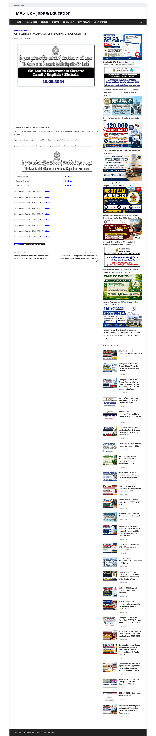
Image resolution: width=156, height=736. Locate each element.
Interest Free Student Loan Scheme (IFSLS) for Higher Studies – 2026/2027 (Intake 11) (130, 415)
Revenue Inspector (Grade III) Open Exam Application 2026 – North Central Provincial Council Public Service (129, 649)
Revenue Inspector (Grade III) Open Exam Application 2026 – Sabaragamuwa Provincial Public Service (129, 666)
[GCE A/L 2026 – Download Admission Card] (110, 693)
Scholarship (68, 22)
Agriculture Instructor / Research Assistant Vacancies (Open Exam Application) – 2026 (128, 460)
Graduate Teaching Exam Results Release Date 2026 (129, 514)
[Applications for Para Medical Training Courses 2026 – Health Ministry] (110, 472)
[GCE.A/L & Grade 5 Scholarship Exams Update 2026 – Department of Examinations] (110, 602)
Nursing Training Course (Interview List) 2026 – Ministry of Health (128, 400)
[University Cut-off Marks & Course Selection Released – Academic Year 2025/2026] (110, 631)
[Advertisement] (56, 108)
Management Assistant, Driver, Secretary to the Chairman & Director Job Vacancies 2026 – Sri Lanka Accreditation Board (129, 384)
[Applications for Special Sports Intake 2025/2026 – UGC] (110, 500)
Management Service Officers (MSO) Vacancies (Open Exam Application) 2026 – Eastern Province (129, 575)
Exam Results (84, 22)
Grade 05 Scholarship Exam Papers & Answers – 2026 (130, 444)
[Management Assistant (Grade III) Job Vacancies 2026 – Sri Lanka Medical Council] (110, 364)
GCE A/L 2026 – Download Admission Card (129, 694)
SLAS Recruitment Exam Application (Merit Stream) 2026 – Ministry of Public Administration (129, 431)
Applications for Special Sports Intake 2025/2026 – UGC (129, 502)
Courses (44, 22)
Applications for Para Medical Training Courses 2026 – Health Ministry (129, 474)
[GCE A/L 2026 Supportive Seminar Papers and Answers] (110, 588)
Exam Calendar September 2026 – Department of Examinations (129, 546)
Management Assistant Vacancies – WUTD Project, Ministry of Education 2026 (130, 619)
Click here (69, 177)
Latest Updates (100, 22)
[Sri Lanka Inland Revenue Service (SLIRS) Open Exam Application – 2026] (110, 486)
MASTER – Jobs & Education (43, 13)
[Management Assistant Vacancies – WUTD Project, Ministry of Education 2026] (110, 618)
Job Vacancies (31, 22)
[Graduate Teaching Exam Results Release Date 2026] (110, 513)
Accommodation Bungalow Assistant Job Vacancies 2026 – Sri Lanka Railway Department (129, 709)
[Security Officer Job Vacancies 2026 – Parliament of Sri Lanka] (110, 558)
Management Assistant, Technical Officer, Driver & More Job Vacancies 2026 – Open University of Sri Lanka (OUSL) (130, 531)
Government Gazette (21, 30)
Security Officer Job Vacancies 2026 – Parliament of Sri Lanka (130, 560)
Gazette (55, 22)
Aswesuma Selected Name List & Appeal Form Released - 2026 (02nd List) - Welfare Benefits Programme (120, 92)
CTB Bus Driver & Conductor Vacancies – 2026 (130, 352)
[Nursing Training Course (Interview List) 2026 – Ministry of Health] (110, 398)
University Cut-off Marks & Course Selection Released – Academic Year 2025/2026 (130, 633)
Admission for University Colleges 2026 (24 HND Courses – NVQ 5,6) (129, 681)
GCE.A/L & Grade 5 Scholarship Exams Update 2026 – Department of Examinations (129, 605)
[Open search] (141, 22)
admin (29, 38)
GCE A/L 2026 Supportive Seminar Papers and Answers (129, 590)
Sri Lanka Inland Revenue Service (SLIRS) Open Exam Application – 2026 (130, 488)
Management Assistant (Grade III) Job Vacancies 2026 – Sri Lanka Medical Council (129, 367)
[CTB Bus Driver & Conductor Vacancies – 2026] (110, 351)
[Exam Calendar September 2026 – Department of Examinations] (110, 545)
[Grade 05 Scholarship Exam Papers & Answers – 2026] (110, 444)
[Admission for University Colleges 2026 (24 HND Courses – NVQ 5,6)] (110, 679)
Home (18, 22)
